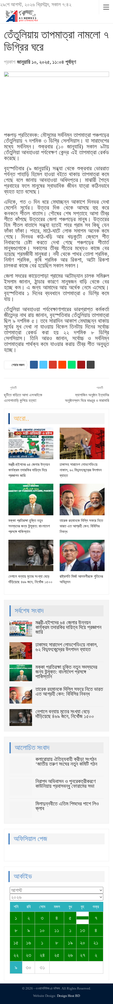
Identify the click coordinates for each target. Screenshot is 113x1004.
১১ (56, 930)
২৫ (56, 955)
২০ (82, 943)
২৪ (42, 955)
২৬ (70, 955)
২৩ (28, 955)
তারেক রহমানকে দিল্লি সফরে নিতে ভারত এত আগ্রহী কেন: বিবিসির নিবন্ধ (69, 691)
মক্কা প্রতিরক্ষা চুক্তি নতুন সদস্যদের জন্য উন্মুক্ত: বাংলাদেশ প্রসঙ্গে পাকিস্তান (66, 671)
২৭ (82, 955)
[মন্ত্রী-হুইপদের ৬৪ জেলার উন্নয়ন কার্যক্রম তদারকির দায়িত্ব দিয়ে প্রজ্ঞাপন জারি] (30, 443)
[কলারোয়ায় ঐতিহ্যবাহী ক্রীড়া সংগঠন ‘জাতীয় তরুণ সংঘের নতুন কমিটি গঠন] (20, 765)
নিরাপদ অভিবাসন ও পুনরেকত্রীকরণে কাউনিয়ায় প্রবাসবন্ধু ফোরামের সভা (65, 783)
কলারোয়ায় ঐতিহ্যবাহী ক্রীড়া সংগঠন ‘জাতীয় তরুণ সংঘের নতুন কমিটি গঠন (66, 761)
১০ (42, 930)
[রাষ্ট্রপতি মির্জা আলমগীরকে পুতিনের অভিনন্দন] (82, 555)
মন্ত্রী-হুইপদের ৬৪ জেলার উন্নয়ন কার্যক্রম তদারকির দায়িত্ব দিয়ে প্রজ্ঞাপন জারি (68, 627)
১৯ (70, 943)
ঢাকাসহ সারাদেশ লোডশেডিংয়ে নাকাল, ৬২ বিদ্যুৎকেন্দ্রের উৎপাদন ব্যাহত (66, 647)
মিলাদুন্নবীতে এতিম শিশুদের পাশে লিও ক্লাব (67, 806)
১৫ (15, 943)
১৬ (28, 943)
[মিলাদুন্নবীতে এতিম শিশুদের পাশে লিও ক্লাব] (20, 809)
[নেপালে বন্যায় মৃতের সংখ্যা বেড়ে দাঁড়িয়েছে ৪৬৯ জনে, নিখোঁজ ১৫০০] (30, 555)
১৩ (82, 930)
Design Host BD (68, 996)
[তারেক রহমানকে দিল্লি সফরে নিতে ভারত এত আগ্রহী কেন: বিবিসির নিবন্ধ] (82, 499)
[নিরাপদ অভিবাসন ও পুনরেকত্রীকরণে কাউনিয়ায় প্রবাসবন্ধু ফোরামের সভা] (20, 787)
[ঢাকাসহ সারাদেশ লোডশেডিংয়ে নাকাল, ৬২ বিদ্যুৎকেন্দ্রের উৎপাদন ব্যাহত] (82, 443)
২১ (95, 943)
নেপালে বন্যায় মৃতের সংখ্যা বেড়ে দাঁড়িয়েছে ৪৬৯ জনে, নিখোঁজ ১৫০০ (64, 714)
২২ (16, 955)
